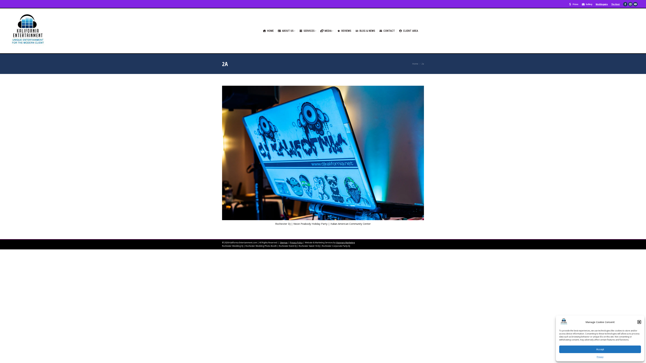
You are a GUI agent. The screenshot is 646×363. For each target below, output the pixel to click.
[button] (639, 322)
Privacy (600, 356)
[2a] (323, 153)
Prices (575, 4)
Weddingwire (602, 4)
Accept (600, 349)
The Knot (615, 4)
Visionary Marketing (345, 242)
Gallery (589, 4)
